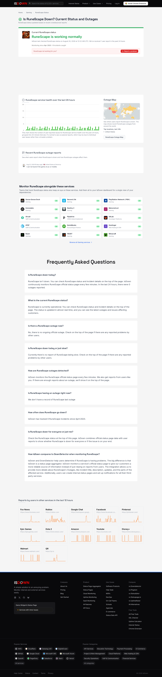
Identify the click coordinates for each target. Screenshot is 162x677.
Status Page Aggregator (92, 586)
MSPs (108, 593)
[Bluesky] (28, 597)
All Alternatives (134, 604)
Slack (61, 658)
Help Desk (109, 590)
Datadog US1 (47, 649)
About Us (63, 586)
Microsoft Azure (68, 653)
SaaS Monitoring (89, 601)
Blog (62, 593)
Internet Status (74, 3)
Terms (43, 673)
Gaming (29, 12)
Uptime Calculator (135, 621)
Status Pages (88, 590)
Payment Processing (124, 649)
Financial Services (129, 658)
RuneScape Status (42, 12)
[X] (19, 597)
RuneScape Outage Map (114, 137)
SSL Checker (133, 618)
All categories (89, 663)
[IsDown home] (20, 3)
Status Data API (111, 615)
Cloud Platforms (114, 653)
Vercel (71, 658)
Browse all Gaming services (80, 242)
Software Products (112, 586)
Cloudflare (31, 649)
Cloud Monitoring (89, 593)
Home (20, 12)
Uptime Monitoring (90, 597)
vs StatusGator (134, 593)
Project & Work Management (94, 653)
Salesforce (48, 658)
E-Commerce (140, 649)
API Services (88, 649)
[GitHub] (24, 597)
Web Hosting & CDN (131, 653)
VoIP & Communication (110, 658)
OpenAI (20, 658)
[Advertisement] (81, 74)
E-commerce (110, 612)
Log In (117, 3)
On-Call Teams (111, 601)
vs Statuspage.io (135, 597)
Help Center (18, 673)
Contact (35, 673)
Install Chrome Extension (137, 3)
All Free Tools (133, 614)
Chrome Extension (135, 629)
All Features (87, 604)
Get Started (64, 597)
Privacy (50, 673)
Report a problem (130, 51)
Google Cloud (34, 653)
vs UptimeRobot (134, 601)
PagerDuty (34, 658)
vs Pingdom (133, 590)
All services (19, 663)
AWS (19, 649)
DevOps (109, 597)
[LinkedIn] (15, 597)
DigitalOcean (62, 649)
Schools (109, 604)
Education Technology (105, 649)
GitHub (20, 653)
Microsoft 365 (51, 653)
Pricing (108, 3)
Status (27, 673)
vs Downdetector (135, 586)
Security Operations (91, 658)
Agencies (109, 608)
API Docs (86, 608)
